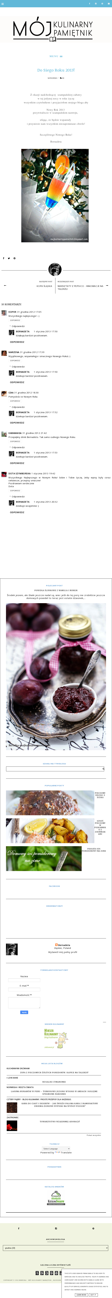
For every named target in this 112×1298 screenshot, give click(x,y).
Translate (66, 1152)
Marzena (13, 352)
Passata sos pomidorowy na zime (94, 850)
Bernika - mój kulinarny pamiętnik (35, 1280)
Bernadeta (22, 331)
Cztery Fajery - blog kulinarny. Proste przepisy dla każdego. (39, 1099)
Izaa (10, 392)
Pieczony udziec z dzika (100, 795)
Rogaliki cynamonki (54, 1082)
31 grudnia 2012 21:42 (34, 432)
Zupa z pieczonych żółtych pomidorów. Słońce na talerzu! (54, 1072)
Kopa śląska (44, 286)
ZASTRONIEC (13, 1117)
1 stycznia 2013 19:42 (43, 473)
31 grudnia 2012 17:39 (32, 352)
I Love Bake (12, 1078)
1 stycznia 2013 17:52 (46, 412)
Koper (12, 311)
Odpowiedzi (18, 326)
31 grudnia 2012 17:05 (29, 311)
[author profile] (56, 269)
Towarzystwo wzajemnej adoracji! (60, 1121)
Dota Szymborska (19, 473)
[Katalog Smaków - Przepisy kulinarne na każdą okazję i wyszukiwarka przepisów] (56, 1204)
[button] (56, 56)
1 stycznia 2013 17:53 (46, 452)
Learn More (81, 1295)
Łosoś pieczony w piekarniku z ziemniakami (100, 827)
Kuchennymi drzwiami (18, 1068)
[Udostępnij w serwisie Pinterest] (14, 259)
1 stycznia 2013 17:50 (46, 331)
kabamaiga (15, 432)
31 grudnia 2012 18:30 (26, 392)
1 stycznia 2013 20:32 (46, 501)
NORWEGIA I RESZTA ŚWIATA (20, 1087)
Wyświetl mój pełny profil (62, 952)
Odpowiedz (15, 320)
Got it (93, 1295)
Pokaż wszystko (94, 1135)
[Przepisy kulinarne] (56, 1048)
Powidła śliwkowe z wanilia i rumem (56, 590)
